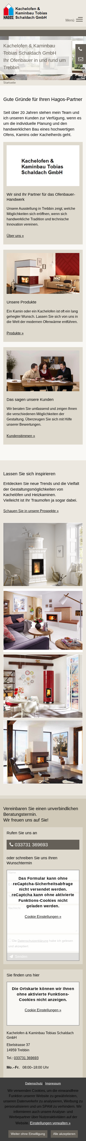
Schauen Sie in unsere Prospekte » (31, 511)
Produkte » (15, 333)
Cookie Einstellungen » (43, 917)
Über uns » (15, 236)
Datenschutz (34, 1083)
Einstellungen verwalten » (50, 1123)
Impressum (53, 1083)
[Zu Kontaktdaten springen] (80, 59)
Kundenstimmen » (21, 436)
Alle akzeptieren (64, 1134)
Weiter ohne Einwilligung (28, 1134)
